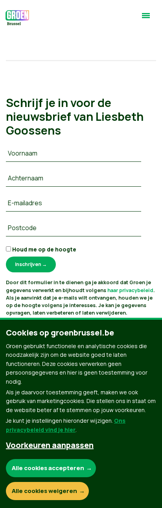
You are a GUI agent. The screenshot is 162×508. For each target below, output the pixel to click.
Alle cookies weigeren (44, 491)
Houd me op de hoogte (43, 249)
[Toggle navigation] (146, 19)
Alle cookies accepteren (48, 468)
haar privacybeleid (130, 290)
